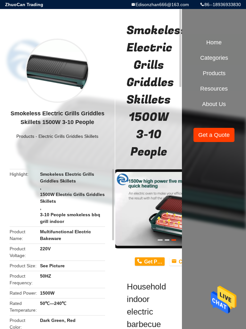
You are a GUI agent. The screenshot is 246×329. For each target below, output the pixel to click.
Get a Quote (214, 135)
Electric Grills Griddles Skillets (68, 136)
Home (214, 42)
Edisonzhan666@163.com (162, 4)
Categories (214, 58)
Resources (214, 88)
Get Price (154, 261)
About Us (214, 104)
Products (25, 136)
